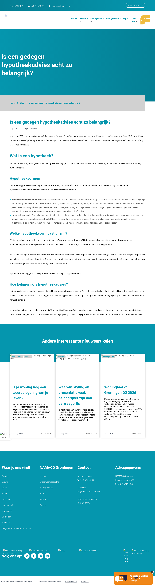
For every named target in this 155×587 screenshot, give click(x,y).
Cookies (85, 581)
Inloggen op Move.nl (134, 5)
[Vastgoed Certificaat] (41, 556)
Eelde (4, 487)
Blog (22, 103)
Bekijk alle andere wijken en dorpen (17, 528)
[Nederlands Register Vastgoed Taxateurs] (126, 556)
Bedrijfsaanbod (113, 18)
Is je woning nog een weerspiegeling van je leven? (30, 392)
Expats (126, 18)
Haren (4, 493)
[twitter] (27, 556)
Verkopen (44, 476)
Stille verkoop (45, 499)
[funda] (66, 556)
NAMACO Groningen (56, 467)
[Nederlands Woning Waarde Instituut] (14, 556)
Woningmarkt (17, 357)
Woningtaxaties (46, 487)
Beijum (5, 482)
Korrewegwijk (7, 505)
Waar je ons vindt (16, 467)
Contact (146, 18)
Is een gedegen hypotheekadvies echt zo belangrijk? (54, 103)
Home (74, 18)
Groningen (6, 476)
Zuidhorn (6, 522)
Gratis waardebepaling (49, 482)
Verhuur (43, 493)
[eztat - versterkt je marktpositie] (140, 556)
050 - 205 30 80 (87, 480)
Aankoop (28, 357)
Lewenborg (7, 511)
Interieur (61, 357)
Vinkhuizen (6, 516)
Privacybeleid (71, 581)
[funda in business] (99, 556)
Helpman (6, 499)
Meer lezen (45, 433)
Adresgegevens (128, 467)
